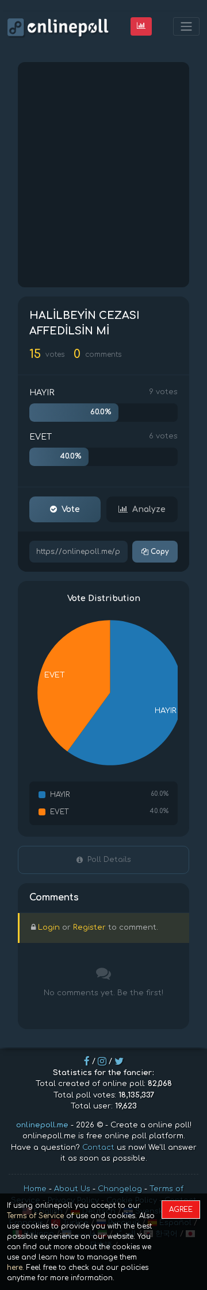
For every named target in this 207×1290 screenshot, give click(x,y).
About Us (72, 1189)
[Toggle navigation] (186, 26)
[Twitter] (119, 1061)
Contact (98, 1147)
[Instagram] (102, 1061)
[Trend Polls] (141, 26)
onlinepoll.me (42, 1125)
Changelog (120, 1189)
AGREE (181, 1210)
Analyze (149, 509)
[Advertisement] (103, 174)
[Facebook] (87, 1061)
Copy (158, 552)
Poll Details (109, 860)
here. (15, 1268)
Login (49, 927)
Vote (71, 509)
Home (35, 1189)
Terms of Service (35, 1216)
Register (89, 927)
